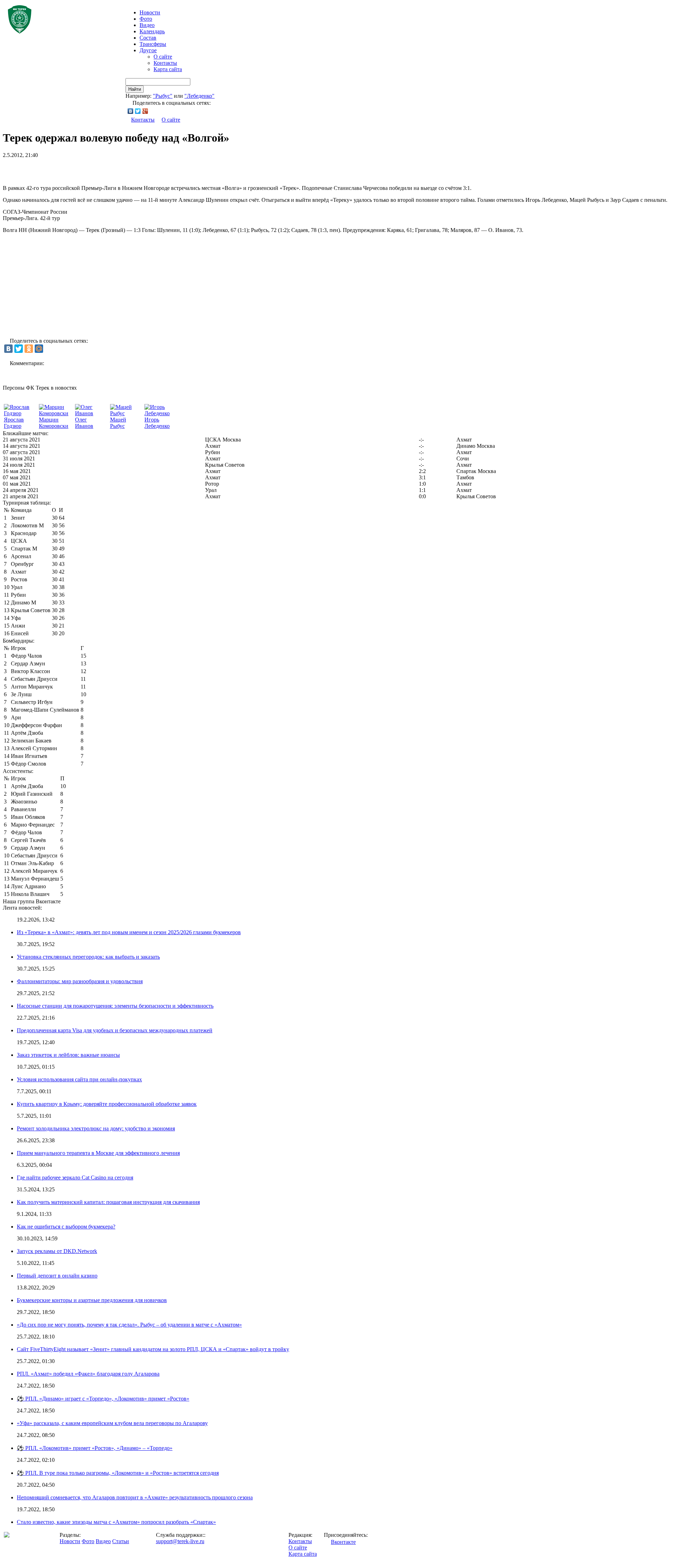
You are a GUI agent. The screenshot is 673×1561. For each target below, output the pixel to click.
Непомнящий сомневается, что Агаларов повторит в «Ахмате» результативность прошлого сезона (135, 1497)
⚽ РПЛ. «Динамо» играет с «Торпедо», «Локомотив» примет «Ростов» (103, 1399)
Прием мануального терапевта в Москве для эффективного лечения (98, 1153)
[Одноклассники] (29, 348)
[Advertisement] (85, 168)
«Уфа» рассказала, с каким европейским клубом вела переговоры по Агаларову (112, 1423)
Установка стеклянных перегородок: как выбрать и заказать (88, 957)
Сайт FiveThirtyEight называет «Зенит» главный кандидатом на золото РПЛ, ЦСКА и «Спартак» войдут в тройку (153, 1349)
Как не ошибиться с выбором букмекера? (66, 1227)
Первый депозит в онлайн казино (57, 1276)
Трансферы (153, 44)
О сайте (163, 57)
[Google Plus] (145, 111)
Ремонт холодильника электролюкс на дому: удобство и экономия (96, 1128)
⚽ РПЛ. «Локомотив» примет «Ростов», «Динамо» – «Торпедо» (94, 1448)
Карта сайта (168, 69)
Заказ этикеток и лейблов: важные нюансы (68, 1055)
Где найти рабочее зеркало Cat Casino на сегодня (75, 1177)
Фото (146, 19)
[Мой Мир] (39, 348)
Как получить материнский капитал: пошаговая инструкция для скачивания (108, 1202)
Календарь (152, 31)
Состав (148, 38)
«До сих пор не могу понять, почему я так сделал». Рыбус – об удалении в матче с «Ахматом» (129, 1325)
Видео (147, 25)
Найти (134, 89)
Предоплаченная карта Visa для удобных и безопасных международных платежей (114, 1030)
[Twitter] (138, 111)
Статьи (120, 1541)
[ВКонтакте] (130, 111)
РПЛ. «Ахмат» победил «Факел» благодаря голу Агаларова (88, 1374)
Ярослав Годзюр (14, 423)
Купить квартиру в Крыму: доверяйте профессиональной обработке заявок (107, 1104)
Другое (148, 50)
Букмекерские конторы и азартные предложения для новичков (92, 1300)
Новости (70, 1541)
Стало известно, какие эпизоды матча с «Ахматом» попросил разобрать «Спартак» (116, 1522)
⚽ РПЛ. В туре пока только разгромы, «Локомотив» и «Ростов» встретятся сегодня (118, 1473)
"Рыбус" (162, 96)
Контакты (165, 63)
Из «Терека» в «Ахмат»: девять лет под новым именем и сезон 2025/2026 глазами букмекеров (129, 932)
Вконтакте (343, 1542)
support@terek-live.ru (180, 1541)
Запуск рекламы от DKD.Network (57, 1251)
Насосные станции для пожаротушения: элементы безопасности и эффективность (115, 1006)
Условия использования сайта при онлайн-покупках (79, 1079)
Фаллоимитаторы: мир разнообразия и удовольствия (80, 981)
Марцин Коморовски (53, 423)
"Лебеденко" (199, 96)
